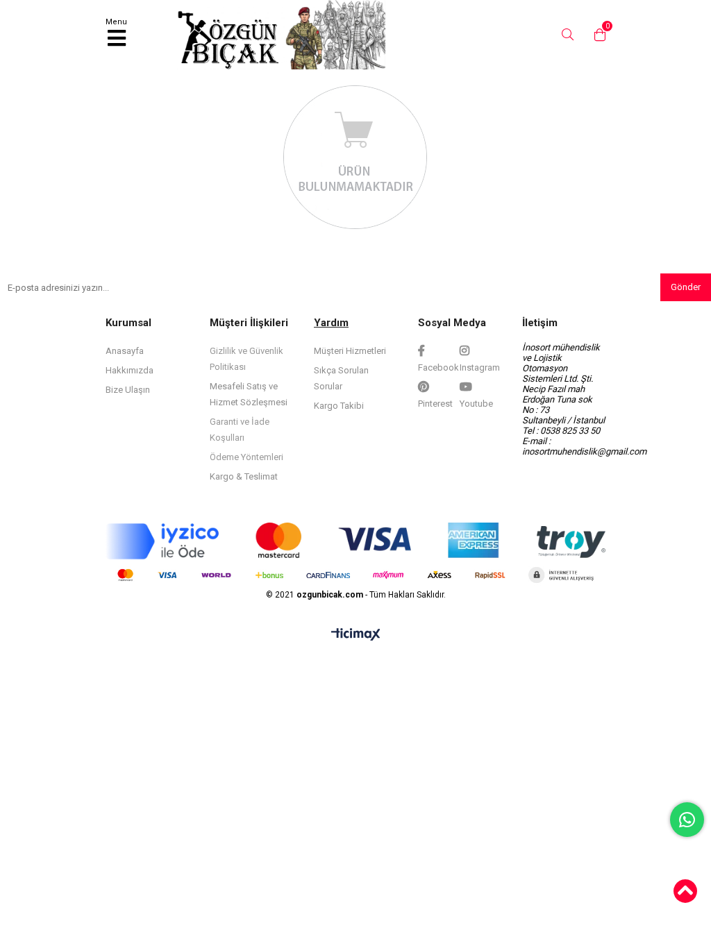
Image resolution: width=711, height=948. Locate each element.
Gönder (686, 287)
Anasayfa (125, 351)
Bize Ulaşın (128, 389)
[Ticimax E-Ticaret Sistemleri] (355, 635)
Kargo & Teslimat (244, 476)
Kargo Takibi (339, 405)
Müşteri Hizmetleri (350, 351)
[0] (596, 35)
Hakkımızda (129, 370)
